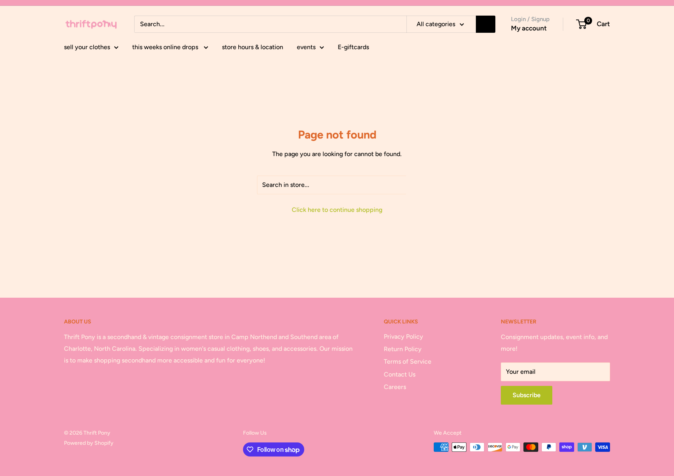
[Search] (485, 24)
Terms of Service (407, 361)
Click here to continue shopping (337, 209)
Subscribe (527, 395)
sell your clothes (87, 47)
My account (529, 28)
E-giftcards (353, 47)
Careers (395, 387)
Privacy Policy (403, 336)
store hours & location (252, 47)
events (306, 47)
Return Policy (403, 349)
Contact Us (399, 374)
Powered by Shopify (89, 443)
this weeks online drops (166, 47)
